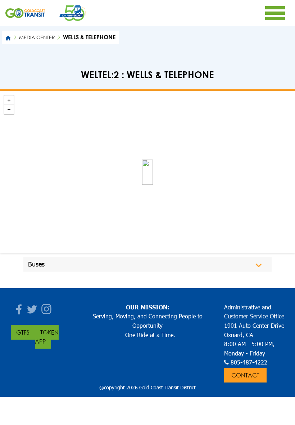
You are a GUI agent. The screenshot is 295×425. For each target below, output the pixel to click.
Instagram (47, 307)
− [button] (9, 109)
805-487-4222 (249, 362)
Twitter (32, 307)
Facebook (18, 307)
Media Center (37, 37)
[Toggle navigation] (275, 13)
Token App (47, 336)
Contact (245, 375)
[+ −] (147, 172)
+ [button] (9, 100)
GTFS (23, 332)
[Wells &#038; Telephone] (147, 172)
